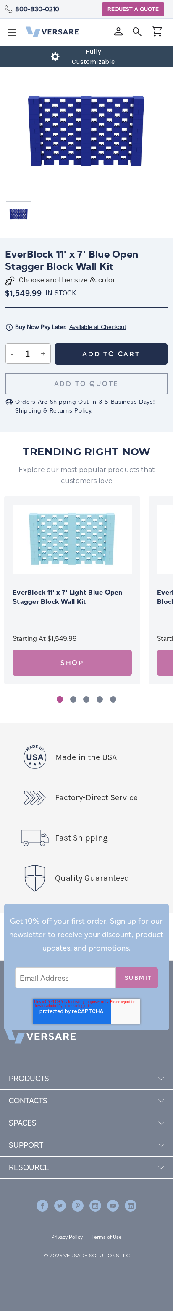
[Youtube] (113, 1206)
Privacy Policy (67, 1237)
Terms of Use (107, 1237)
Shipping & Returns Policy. (54, 410)
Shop (72, 663)
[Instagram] (95, 1206)
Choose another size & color (66, 280)
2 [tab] (73, 699)
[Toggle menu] (14, 35)
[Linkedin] (130, 1206)
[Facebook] (42, 1206)
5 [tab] (113, 699)
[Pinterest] (78, 1206)
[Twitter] (60, 1206)
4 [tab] (100, 699)
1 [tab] (60, 699)
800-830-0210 (37, 9)
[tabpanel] (72, 590)
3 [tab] (86, 699)
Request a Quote (133, 9)
